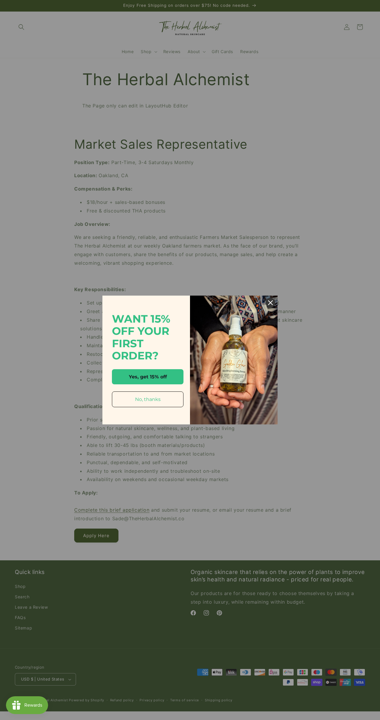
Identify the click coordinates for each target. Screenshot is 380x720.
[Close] (270, 303)
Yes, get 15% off (148, 377)
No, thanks (148, 399)
